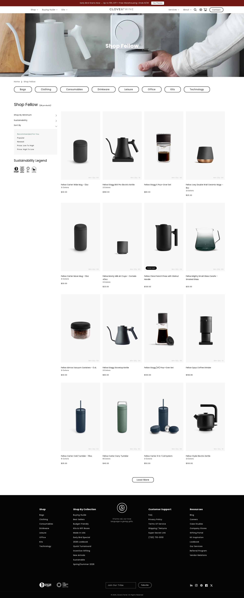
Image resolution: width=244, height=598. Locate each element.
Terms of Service (157, 524)
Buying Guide (50, 10)
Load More (143, 479)
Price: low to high (25, 145)
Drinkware (104, 89)
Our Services (196, 546)
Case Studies (196, 524)
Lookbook (194, 542)
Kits (65, 10)
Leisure (129, 89)
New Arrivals (79, 555)
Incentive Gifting (81, 550)
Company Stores (198, 528)
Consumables (74, 89)
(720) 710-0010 (156, 537)
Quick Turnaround (82, 546)
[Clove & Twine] (121, 9)
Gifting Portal (196, 533)
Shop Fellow (29, 81)
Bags (23, 89)
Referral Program (198, 550)
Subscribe (145, 585)
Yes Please (158, 3)
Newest (20, 141)
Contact (216, 10)
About (187, 10)
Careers (194, 519)
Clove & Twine (122, 595)
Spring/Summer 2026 (83, 564)
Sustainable (79, 560)
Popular (21, 138)
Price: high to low (25, 149)
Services (174, 10)
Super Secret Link (157, 533)
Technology (197, 89)
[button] (195, 9)
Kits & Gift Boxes (81, 528)
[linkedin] (191, 585)
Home (17, 81)
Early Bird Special (81, 537)
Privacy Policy (155, 519)
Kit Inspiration (197, 537)
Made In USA (79, 533)
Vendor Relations (198, 555)
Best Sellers (79, 519)
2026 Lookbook (80, 542)
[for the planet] (47, 585)
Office (152, 89)
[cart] (205, 9)
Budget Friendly (81, 524)
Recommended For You (28, 134)
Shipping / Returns (157, 528)
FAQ (150, 515)
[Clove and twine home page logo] (122, 515)
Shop (35, 10)
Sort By (17, 125)
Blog (192, 515)
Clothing (46, 89)
